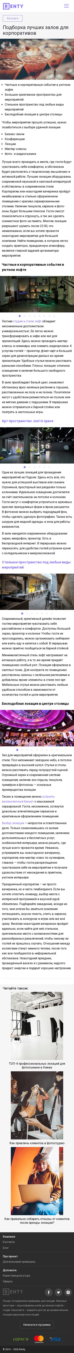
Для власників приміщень (19, 1261)
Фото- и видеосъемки (20, 154)
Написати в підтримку (37, 1324)
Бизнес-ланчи (14, 134)
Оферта (8, 1281)
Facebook (49, 1292)
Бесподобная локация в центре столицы (33, 114)
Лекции (10, 144)
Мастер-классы (16, 149)
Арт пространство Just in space (27, 421)
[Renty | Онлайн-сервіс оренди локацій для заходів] (13, 6)
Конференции (15, 139)
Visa (55, 1339)
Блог (6, 1247)
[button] (19, 316)
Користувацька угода (16, 1275)
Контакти (9, 1241)
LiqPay (20, 1339)
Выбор (6, 823)
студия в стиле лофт (27, 321)
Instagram (68, 1292)
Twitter (58, 1292)
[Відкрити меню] (66, 6)
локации (18, 823)
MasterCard (39, 1339)
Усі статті (12, 18)
